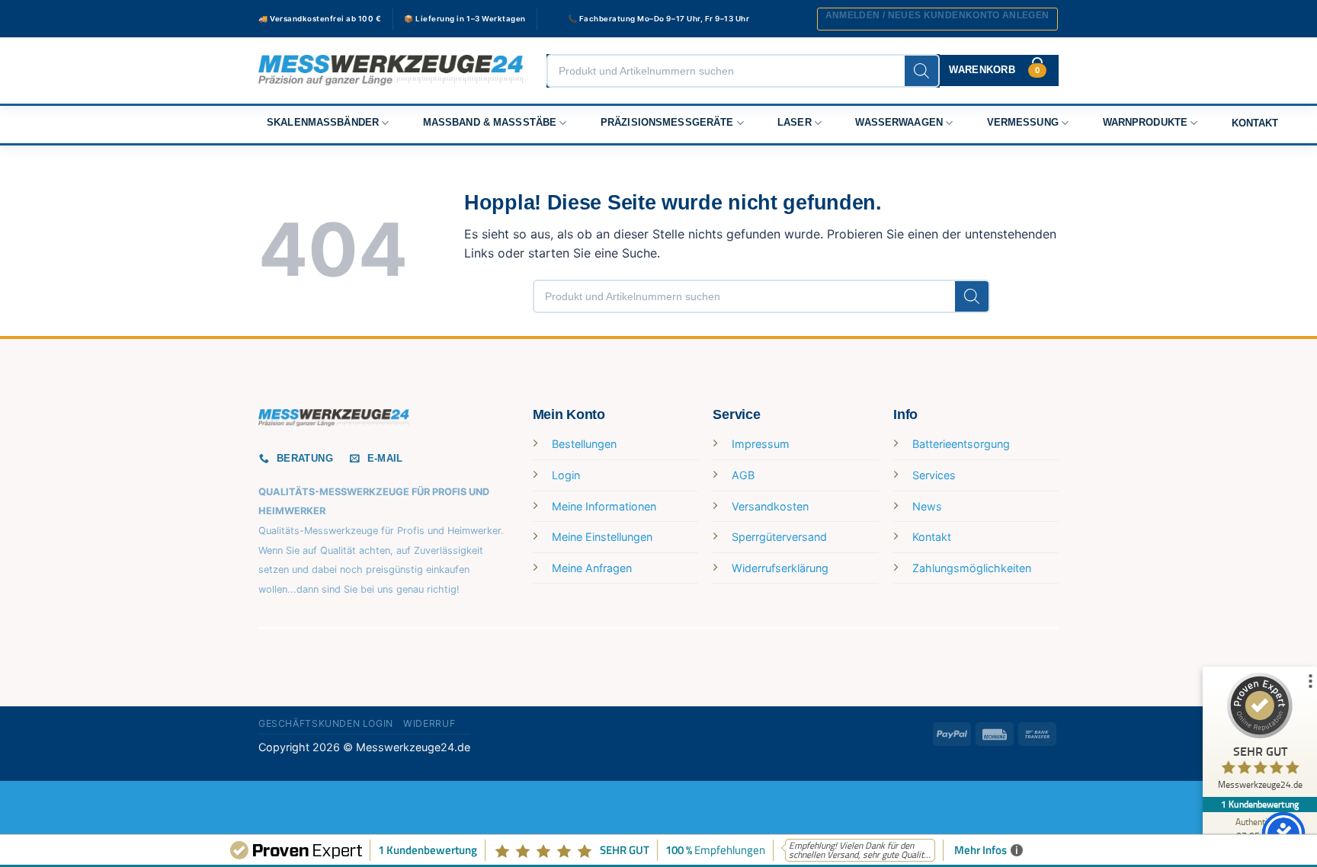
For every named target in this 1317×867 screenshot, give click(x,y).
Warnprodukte (1145, 122)
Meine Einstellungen (602, 536)
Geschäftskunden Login (325, 723)
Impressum (761, 443)
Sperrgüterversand (779, 536)
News (927, 506)
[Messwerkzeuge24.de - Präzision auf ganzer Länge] (391, 70)
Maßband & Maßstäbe (490, 122)
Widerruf (429, 723)
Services (934, 475)
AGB (743, 475)
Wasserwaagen (899, 122)
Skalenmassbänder (323, 122)
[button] (937, 19)
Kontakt (1255, 123)
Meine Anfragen (592, 567)
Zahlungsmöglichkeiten (971, 567)
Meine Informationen (604, 506)
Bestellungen (584, 443)
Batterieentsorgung (961, 443)
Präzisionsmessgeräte (667, 122)
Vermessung (1023, 122)
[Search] (921, 71)
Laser (794, 122)
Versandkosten (770, 506)
